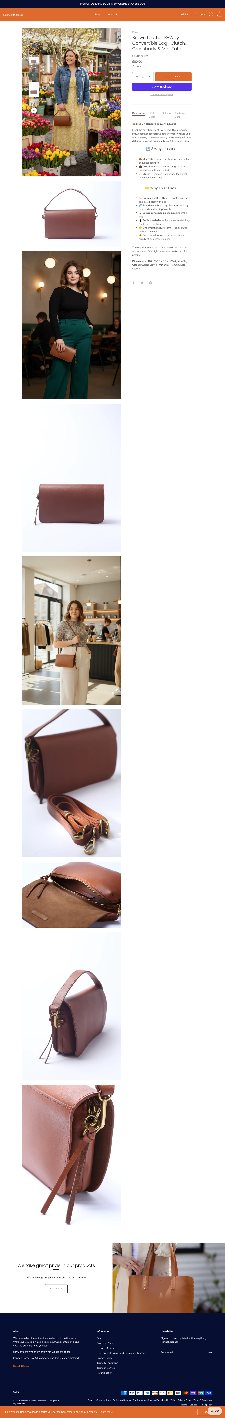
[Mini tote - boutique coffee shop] (34, 106)
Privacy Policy (104, 1358)
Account (200, 14)
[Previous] (34, 35)
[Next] (34, 110)
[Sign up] (210, 1352)
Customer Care (105, 1343)
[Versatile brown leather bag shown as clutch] (34, 89)
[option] (33, 48)
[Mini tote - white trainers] (34, 47)
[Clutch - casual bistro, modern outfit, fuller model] (34, 72)
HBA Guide (152, 115)
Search (100, 1338)
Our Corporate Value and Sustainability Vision (121, 1353)
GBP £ (184, 14)
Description (138, 113)
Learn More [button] (106, 1412)
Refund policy (104, 1372)
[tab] (140, 115)
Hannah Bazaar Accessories (34, 1400)
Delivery (166, 113)
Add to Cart (173, 76)
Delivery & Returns (107, 1348)
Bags (135, 32)
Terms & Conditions (107, 1363)
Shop (97, 14)
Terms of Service (106, 1368)
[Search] (211, 14)
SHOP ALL (56, 1288)
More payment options (162, 94)
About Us (112, 14)
